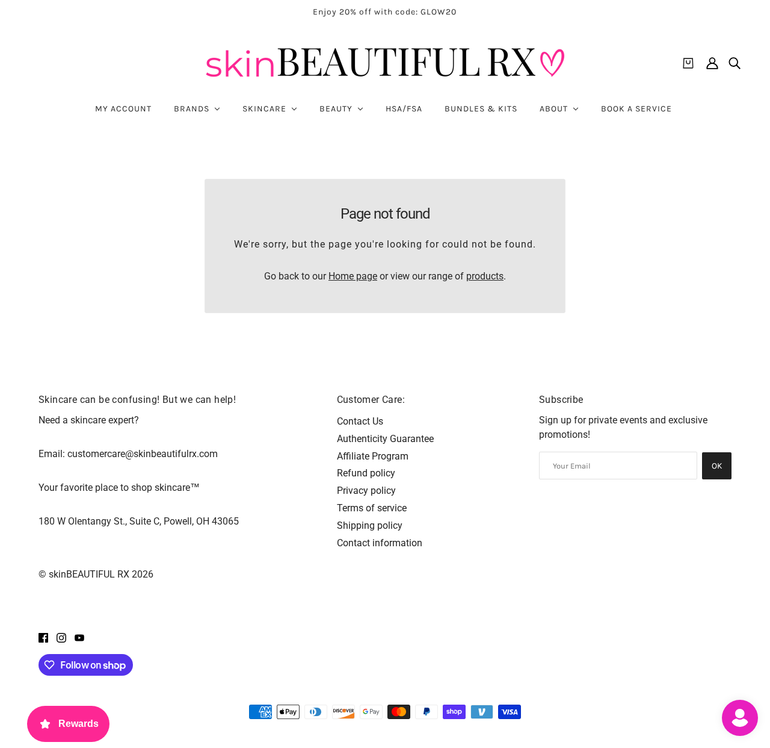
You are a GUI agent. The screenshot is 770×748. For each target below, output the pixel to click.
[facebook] (43, 637)
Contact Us (360, 421)
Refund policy (366, 473)
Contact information (379, 543)
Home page (352, 276)
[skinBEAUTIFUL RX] (385, 63)
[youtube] (79, 637)
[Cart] (688, 63)
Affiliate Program (372, 456)
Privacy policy (366, 490)
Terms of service (372, 508)
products (485, 276)
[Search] (734, 63)
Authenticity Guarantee (385, 438)
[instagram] (61, 637)
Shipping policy (369, 525)
